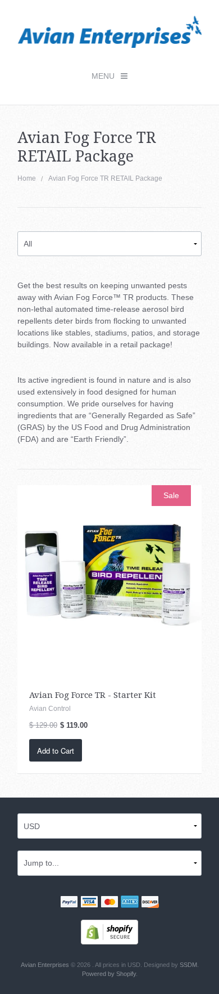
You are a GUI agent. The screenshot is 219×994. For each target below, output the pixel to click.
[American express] (130, 902)
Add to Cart (55, 750)
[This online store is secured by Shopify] (109, 930)
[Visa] (89, 902)
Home (26, 178)
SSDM (188, 964)
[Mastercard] (109, 902)
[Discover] (150, 902)
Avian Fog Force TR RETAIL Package (105, 178)
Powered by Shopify (109, 973)
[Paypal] (69, 902)
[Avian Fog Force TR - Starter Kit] (109, 576)
